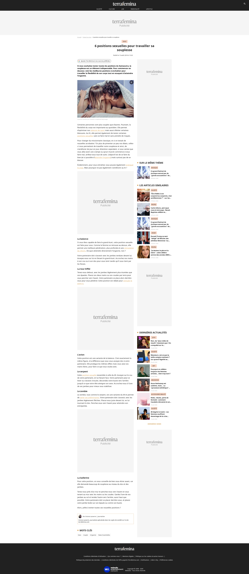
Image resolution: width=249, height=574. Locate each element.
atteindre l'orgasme (103, 157)
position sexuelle (89, 375)
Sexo (79, 535)
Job (123, 9)
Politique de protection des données (88, 560)
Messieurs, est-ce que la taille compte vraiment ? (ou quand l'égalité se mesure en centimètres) (160, 358)
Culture (112, 9)
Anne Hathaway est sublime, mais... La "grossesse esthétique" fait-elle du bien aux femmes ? (160, 387)
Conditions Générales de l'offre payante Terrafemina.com (120, 560)
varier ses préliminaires (89, 397)
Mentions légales (128, 556)
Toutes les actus (87, 37)
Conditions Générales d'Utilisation (95, 556)
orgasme (93, 535)
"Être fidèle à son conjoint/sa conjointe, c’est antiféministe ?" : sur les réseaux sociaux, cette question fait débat (161, 198)
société (99, 9)
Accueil (79, 37)
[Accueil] (124, 4)
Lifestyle (149, 9)
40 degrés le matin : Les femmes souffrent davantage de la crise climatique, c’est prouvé (160, 415)
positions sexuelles (85, 136)
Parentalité (135, 9)
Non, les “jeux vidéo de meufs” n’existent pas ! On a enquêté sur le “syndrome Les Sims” (161, 344)
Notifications (145, 560)
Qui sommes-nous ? (114, 556)
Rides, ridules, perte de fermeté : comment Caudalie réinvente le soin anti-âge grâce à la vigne (161, 401)
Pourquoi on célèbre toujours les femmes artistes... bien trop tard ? (161, 371)
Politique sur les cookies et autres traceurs (149, 556)
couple (85, 535)
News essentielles (104, 535)
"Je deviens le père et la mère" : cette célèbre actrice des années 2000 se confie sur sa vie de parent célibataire (161, 254)
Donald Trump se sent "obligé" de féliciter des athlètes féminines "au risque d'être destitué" (160, 239)
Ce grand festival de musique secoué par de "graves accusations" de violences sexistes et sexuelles (160, 175)
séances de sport (98, 130)
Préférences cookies (166, 560)
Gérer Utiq (154, 560)
